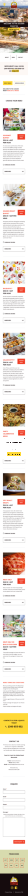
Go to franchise (13, 454)
